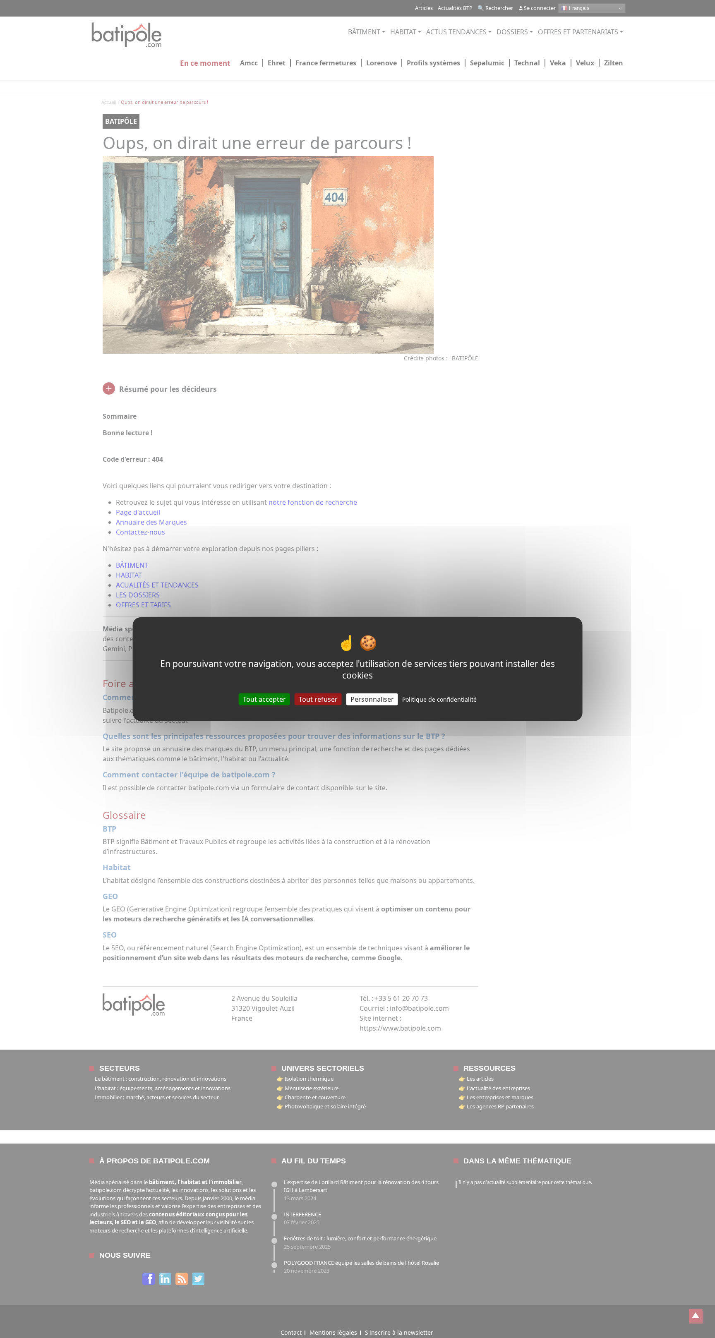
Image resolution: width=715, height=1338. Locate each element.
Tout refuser (318, 698)
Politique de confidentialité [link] (439, 699)
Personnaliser (372, 698)
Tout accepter (264, 698)
